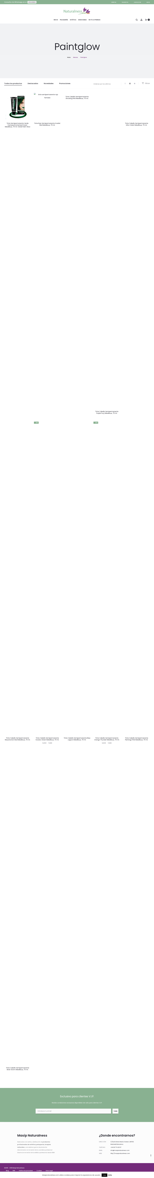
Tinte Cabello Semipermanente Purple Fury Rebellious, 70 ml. (106, 412)
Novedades (49, 83)
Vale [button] (104, 1175)
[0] (146, 20)
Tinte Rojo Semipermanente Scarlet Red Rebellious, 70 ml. (47, 124)
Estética (73, 20)
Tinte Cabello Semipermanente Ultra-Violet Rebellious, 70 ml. (136, 124)
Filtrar (147, 83)
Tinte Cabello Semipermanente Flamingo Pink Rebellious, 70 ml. (136, 739)
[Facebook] (149, 1168)
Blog (148, 2)
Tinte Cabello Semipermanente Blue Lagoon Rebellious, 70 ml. (77, 739)
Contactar (137, 2)
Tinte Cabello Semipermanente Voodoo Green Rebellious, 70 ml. (47, 739)
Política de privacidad (26, 1170)
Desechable (82, 20)
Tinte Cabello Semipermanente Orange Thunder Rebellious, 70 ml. (106, 739)
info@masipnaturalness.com (120, 1150)
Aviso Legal (49, 1170)
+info (110, 1175)
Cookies (39, 1170)
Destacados (33, 83)
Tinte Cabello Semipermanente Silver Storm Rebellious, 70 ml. (17, 1069)
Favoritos (125, 2)
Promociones (64, 83)
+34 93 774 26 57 (116, 1147)
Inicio (56, 20)
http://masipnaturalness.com (120, 1153)
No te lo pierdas (94, 20)
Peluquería (64, 20)
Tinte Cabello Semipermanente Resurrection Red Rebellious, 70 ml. (17, 739)
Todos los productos (13, 83)
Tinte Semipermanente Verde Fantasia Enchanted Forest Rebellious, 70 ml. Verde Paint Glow (17, 125)
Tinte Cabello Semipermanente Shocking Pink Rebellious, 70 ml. (77, 97)
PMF (14, 1170)
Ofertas (113, 2)
